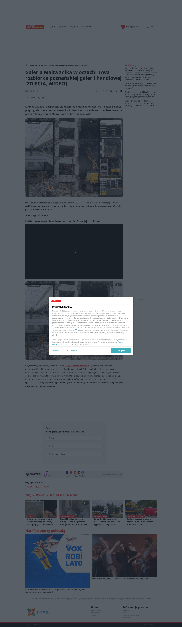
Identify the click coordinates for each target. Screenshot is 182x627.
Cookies (65, 344)
